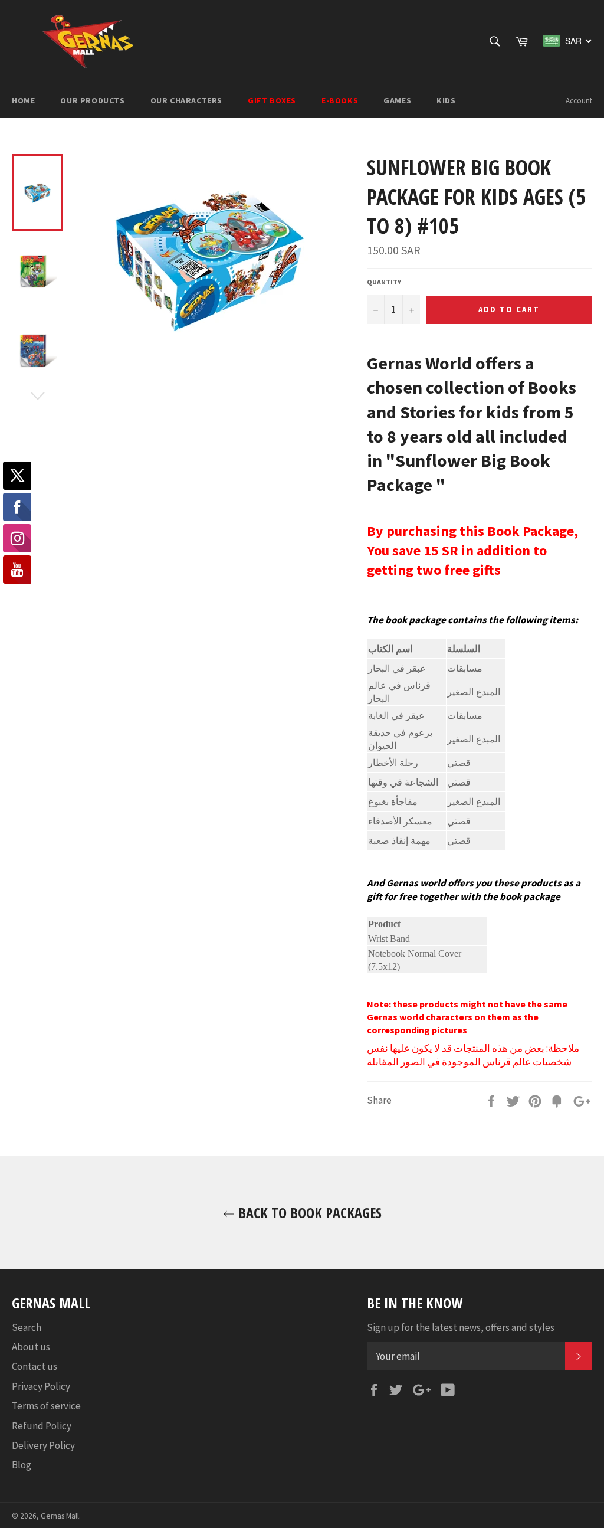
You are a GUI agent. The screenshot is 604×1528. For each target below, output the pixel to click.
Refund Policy (41, 1425)
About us (31, 1346)
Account (579, 101)
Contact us (34, 1366)
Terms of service (46, 1405)
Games (397, 100)
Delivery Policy (43, 1445)
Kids (445, 100)
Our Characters (186, 100)
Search (26, 1327)
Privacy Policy (41, 1386)
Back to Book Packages (308, 1212)
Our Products (92, 100)
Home (23, 100)
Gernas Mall (60, 1516)
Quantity (384, 281)
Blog (21, 1464)
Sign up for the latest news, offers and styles (460, 1327)
